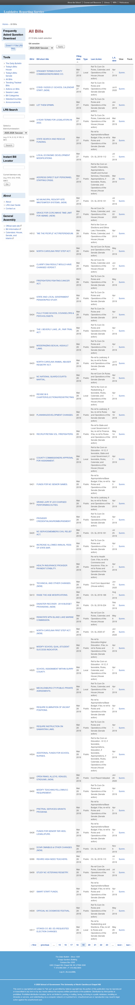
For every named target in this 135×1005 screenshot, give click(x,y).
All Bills (9, 79)
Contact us (10, 208)
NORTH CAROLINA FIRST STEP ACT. (54, 251)
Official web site (14, 225)
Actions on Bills (12, 88)
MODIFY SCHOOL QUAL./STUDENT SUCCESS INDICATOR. (53, 648)
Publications (124, 2)
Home (5, 24)
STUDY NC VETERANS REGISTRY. (52, 872)
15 (59, 944)
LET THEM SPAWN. (45, 104)
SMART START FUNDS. (47, 891)
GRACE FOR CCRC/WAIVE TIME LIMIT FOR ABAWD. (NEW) (54, 214)
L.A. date (114, 59)
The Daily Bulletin (14, 63)
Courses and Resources (92, 2)
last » (128, 944)
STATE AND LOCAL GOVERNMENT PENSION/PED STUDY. (53, 298)
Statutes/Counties (14, 98)
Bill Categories (12, 95)
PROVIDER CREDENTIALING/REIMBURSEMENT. (54, 519)
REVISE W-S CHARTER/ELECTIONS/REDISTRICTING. (55, 395)
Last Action (96, 59)
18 (77, 944)
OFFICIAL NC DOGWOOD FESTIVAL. (53, 910)
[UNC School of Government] (29, 2)
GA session (34, 43)
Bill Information (13, 229)
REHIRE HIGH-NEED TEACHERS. (52, 859)
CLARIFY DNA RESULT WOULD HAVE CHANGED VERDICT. (54, 266)
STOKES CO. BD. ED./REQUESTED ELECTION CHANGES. (53, 930)
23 (107, 944)
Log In (61, 971)
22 (101, 944)
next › (120, 944)
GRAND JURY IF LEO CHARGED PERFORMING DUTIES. (52, 503)
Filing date (78, 58)
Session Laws (12, 92)
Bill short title (43, 59)
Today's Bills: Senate (11, 74)
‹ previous (44, 944)
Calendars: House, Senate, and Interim (14, 235)
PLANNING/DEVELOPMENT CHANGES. (55, 414)
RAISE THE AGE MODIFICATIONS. (52, 594)
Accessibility (71, 971)
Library (107, 2)
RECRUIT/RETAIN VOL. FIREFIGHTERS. (55, 434)
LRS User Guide (13, 204)
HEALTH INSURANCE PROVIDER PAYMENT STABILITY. (52, 567)
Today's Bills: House (11, 68)
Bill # (32, 59)
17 (71, 944)
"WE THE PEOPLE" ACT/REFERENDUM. (55, 233)
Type (85, 59)
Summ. (122, 72)
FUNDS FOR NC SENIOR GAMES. (52, 484)
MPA (115, 2)
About (8, 201)
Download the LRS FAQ (14, 47)
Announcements (13, 102)
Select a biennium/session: (11, 127)
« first (33, 944)
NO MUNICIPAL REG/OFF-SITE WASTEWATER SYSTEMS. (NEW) (52, 201)
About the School (74, 2)
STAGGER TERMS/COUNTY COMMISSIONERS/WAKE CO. (50, 72)
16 (65, 944)
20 (89, 944)
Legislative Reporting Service (24, 11)
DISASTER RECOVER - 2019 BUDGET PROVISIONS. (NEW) (54, 605)
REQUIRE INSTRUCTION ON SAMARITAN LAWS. (50, 728)
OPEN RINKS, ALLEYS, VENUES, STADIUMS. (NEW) (52, 778)
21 (95, 944)
